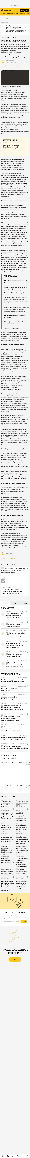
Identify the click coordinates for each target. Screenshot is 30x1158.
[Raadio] (13, 1156)
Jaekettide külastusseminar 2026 (12, 786)
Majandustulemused (7, 744)
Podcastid (22, 13)
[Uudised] (7, 1156)
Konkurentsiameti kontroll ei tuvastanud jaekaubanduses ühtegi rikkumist (22, 862)
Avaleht (3, 13)
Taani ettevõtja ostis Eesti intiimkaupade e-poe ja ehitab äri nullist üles (11, 147)
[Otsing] (18, 1156)
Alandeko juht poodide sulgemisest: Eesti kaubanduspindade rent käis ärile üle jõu (22, 816)
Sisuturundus (13, 630)
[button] (11, 921)
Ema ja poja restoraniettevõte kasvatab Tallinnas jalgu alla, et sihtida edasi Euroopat (22, 839)
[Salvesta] (28, 611)
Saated (8, 660)
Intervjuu (19, 831)
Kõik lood (10, 13)
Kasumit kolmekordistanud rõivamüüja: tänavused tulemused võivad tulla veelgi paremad (17, 665)
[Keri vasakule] (4, 152)
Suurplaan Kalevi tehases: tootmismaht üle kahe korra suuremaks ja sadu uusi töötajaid (12, 707)
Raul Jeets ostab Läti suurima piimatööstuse (7, 860)
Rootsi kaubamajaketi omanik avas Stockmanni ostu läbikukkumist (14, 645)
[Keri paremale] (25, 152)
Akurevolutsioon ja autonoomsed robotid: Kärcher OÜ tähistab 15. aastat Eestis (21, 885)
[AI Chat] (22, 1156)
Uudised (8, 611)
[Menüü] (2, 1156)
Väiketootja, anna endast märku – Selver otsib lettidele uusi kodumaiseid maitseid (12, 591)
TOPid (16, 13)
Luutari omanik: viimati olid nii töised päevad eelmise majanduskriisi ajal (10, 718)
